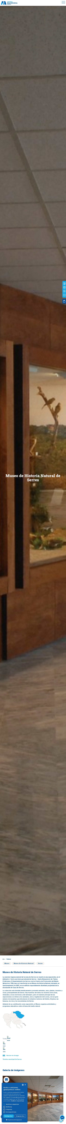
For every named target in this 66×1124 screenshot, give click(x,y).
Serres (40, 963)
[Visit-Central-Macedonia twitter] (64, 291)
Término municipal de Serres (12, 1059)
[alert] (15, 1102)
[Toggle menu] (63, 3)
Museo (6, 963)
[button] (14, 1120)
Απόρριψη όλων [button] (20, 1116)
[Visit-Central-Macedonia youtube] (64, 295)
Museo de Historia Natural (24, 963)
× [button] (25, 1084)
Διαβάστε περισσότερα (17, 1101)
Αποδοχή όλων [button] (9, 1116)
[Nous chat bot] (62, 1119)
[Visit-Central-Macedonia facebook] (64, 283)
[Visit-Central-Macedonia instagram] (64, 287)
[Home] (9, 3)
